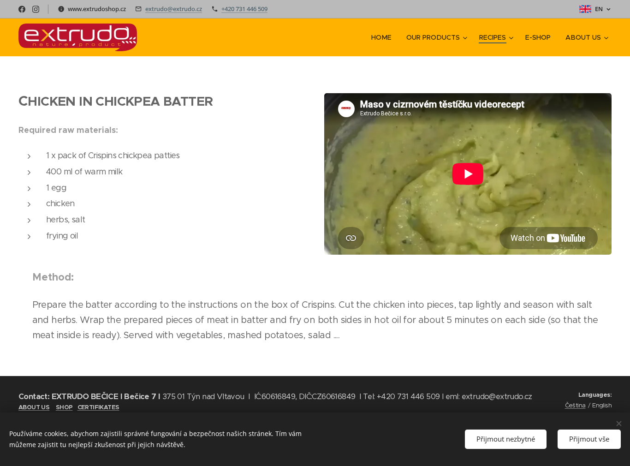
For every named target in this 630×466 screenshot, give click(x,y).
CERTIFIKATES (98, 407)
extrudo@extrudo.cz (173, 9)
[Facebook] (22, 9)
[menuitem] (384, 37)
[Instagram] (36, 9)
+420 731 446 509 (244, 9)
